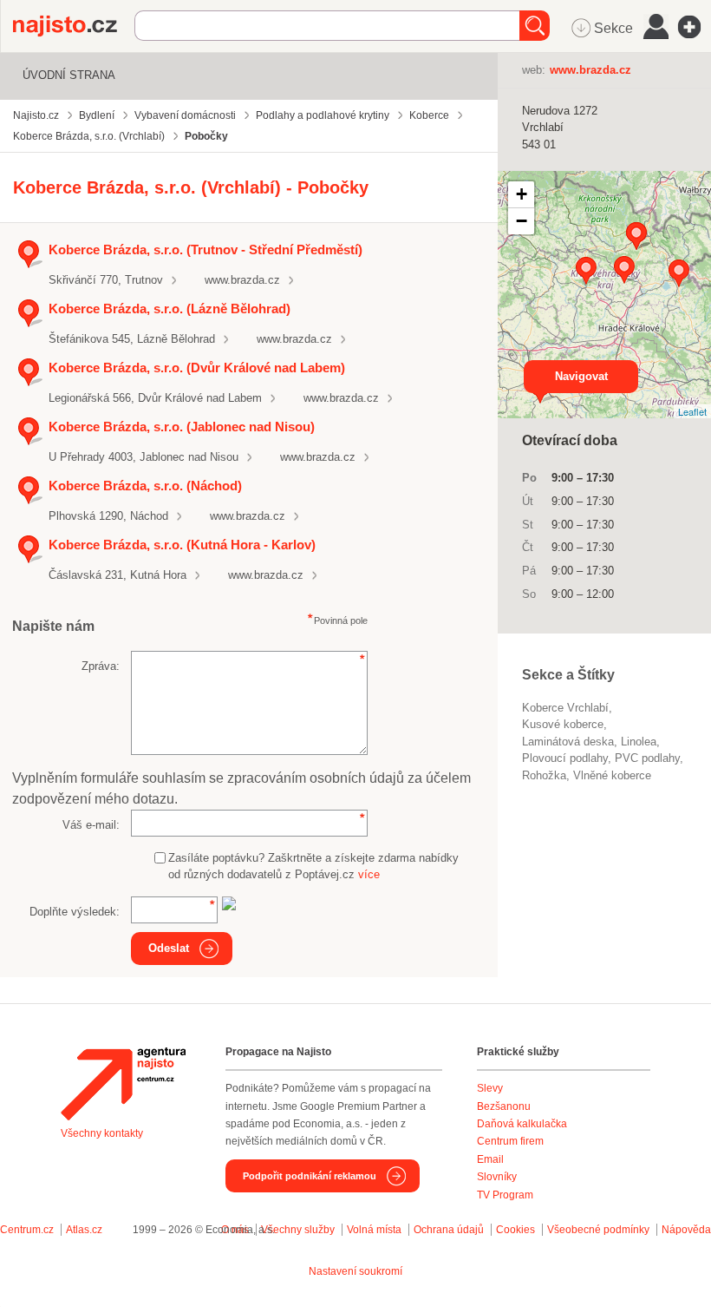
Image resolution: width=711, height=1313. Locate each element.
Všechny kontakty (102, 1133)
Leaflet (692, 411)
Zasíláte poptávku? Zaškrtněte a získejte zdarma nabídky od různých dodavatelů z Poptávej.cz (313, 866)
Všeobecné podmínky (598, 1230)
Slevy (490, 1088)
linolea (638, 741)
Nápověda (686, 1230)
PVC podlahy (647, 758)
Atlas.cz (84, 1230)
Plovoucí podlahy (565, 758)
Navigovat (581, 376)
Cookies (515, 1230)
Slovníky (497, 1177)
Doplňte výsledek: (74, 911)
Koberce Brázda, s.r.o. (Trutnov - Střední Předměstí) (205, 249)
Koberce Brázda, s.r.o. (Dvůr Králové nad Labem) (197, 367)
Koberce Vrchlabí (565, 707)
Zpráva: (101, 666)
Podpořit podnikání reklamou (309, 1176)
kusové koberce (562, 724)
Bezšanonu (504, 1106)
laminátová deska (568, 741)
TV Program (505, 1195)
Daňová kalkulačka (522, 1124)
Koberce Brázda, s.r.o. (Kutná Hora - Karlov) (182, 544)
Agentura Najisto (123, 1083)
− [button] (521, 221)
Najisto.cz (73, 26)
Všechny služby (299, 1230)
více (369, 874)
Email (490, 1159)
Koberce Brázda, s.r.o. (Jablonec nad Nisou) (182, 426)
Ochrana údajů (449, 1230)
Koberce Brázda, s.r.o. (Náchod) (145, 485)
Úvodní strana (69, 75)
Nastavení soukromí (355, 1271)
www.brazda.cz (242, 279)
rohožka (544, 775)
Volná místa (374, 1230)
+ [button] (521, 194)
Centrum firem (510, 1141)
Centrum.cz (27, 1230)
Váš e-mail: (91, 824)
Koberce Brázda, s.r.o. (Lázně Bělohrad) (169, 308)
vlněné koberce (612, 775)
